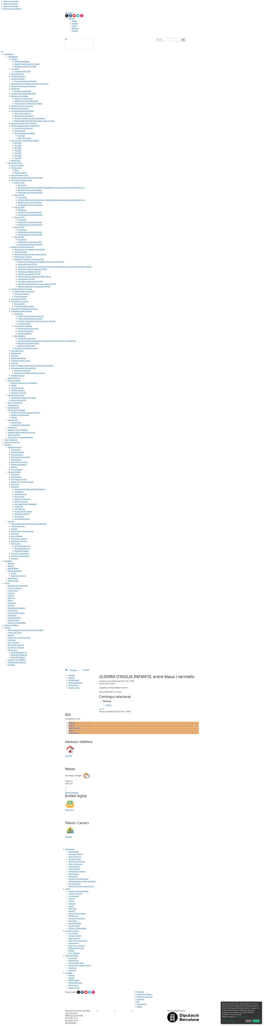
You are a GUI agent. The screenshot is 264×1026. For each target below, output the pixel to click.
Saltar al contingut (10, 4)
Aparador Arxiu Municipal (78, 879)
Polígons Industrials (76, 948)
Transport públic (74, 936)
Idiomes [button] (71, 18)
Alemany (75, 28)
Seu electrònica (74, 884)
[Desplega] (79, 670)
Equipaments (73, 943)
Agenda (86, 670)
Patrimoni (72, 970)
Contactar (69, 13)
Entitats (71, 950)
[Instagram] (81, 15)
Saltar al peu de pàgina (12, 9)
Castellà (75, 23)
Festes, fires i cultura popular (79, 965)
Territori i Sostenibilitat (77, 928)
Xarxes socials (73, 688)
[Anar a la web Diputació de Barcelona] (183, 1017)
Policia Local (73, 916)
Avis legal (140, 992)
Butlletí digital (73, 680)
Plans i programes (75, 864)
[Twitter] (67, 15)
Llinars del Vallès (71, 955)
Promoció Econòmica (76, 918)
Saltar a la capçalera (11, 1)
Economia (72, 968)
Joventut (71, 911)
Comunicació (73, 874)
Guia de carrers (74, 938)
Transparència (74, 866)
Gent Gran (72, 908)
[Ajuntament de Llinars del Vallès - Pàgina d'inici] (79, 44)
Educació (71, 903)
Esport (71, 906)
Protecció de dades (144, 994)
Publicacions (73, 733)
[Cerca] (183, 39)
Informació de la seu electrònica (81, 886)
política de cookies (241, 1017)
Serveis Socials (74, 926)
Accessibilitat (142, 1004)
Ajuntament (69, 849)
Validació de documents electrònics (82, 881)
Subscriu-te (69, 810)
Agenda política (74, 728)
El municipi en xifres (76, 963)
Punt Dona (72, 921)
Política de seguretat (145, 997)
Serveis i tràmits (74, 859)
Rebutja (248, 1021)
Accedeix (68, 756)
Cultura (71, 901)
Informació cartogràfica (77, 941)
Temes (67, 889)
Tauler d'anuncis (74, 856)
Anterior (68, 793)
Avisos (70, 730)
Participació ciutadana (77, 871)
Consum (71, 899)
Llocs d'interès (74, 953)
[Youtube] (74, 15)
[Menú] (2, 51)
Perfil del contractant (76, 861)
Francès (75, 31)
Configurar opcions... (229, 1021)
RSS (138, 1002)
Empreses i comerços (76, 946)
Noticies (71, 675)
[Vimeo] (78, 15)
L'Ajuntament (73, 852)
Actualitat (73, 670)
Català (74, 21)
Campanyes (73, 876)
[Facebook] (71, 15)
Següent (75, 793)
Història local (73, 960)
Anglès (74, 26)
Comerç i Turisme (75, 894)
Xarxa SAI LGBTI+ (75, 923)
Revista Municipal (75, 683)
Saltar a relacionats (10, 6)
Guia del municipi (72, 931)
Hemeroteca (73, 685)
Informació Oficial (75, 854)
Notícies (71, 723)
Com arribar (73, 933)
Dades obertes (74, 869)
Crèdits (139, 1006)
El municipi (72, 958)
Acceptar (256, 1021)
